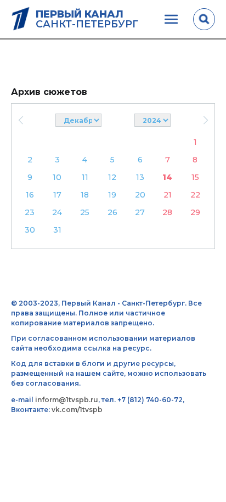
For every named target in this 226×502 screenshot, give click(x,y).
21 (167, 195)
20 (140, 195)
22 (195, 195)
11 (85, 177)
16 (30, 195)
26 (112, 212)
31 (57, 230)
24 (57, 212)
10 (57, 177)
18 (85, 195)
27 (140, 212)
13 (140, 177)
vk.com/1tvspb (77, 409)
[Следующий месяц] (205, 120)
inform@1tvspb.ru (66, 400)
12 (112, 177)
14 (167, 177)
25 (84, 212)
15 (195, 177)
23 (30, 212)
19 (112, 195)
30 (30, 230)
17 (57, 195)
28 (167, 212)
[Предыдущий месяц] (20, 120)
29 (195, 212)
